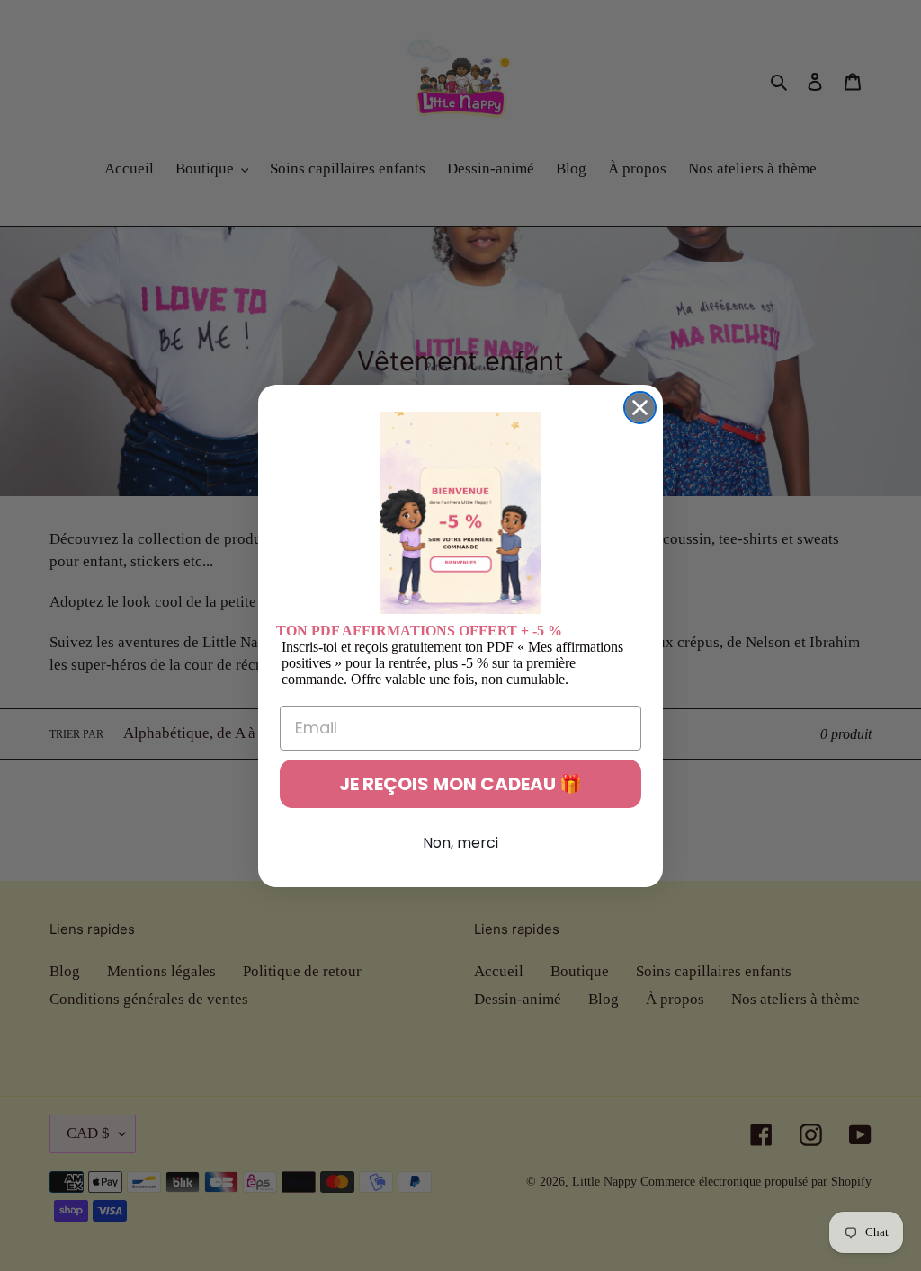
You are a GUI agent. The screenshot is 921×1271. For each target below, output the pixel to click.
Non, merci (460, 842)
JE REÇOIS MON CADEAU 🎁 (460, 783)
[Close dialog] (640, 407)
